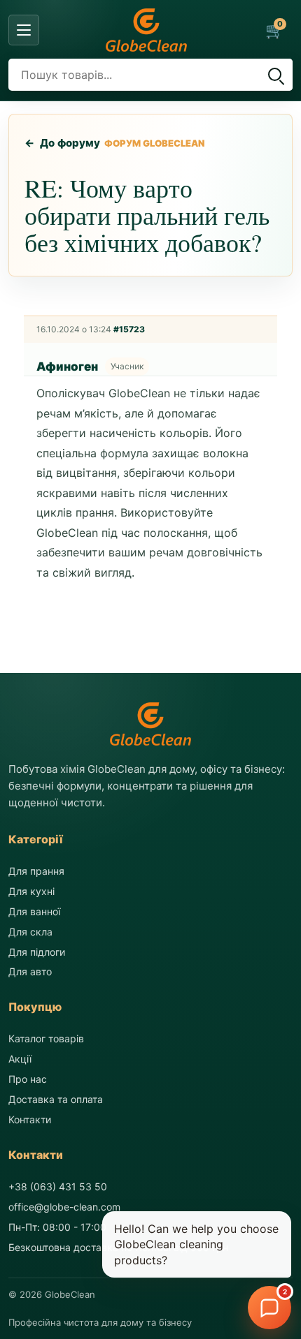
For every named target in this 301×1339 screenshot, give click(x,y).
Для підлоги (36, 952)
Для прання (36, 871)
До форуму (62, 142)
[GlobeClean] (146, 30)
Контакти (29, 1119)
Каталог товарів (46, 1038)
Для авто (30, 971)
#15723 (129, 329)
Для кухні (31, 891)
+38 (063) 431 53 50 (57, 1186)
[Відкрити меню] (23, 30)
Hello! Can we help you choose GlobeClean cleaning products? (196, 1244)
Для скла (30, 932)
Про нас (27, 1079)
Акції (19, 1059)
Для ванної (34, 911)
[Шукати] (274, 75)
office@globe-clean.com (64, 1207)
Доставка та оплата (55, 1099)
